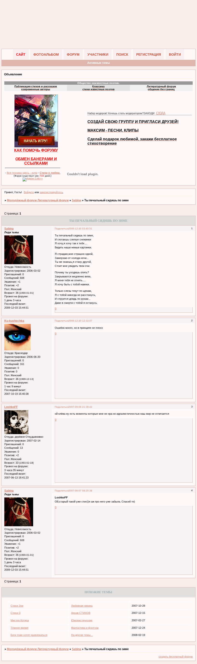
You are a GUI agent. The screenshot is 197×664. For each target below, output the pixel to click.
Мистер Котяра (20, 620)
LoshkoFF (11, 407)
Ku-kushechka (14, 321)
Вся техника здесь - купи (22, 172)
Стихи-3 (15, 612)
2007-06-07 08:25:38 (80, 490)
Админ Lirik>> (34, 178)
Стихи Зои (17, 605)
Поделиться (61, 228)
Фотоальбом (46, 54)
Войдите (29, 192)
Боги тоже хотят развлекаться (29, 635)
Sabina (76, 200)
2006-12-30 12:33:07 (80, 320)
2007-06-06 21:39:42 (80, 407)
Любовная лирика (81, 605)
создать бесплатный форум (176, 656)
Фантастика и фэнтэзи (84, 627)
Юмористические (81, 620)
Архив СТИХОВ (80, 612)
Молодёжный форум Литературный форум (38, 200)
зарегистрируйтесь (51, 192)
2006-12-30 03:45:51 (80, 228)
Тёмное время (19, 627)
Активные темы (98, 63)
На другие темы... (82, 635)
